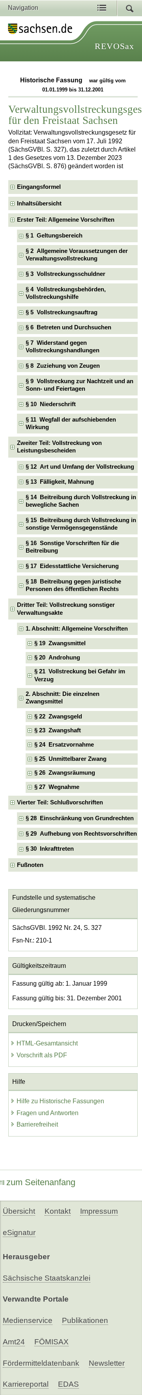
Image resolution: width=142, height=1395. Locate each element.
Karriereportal (26, 1384)
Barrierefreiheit (37, 1124)
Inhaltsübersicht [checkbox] (39, 203)
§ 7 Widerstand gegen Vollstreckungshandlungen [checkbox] (62, 347)
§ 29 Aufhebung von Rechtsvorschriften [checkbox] (81, 834)
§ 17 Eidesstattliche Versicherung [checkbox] (72, 566)
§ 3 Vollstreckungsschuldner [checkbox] (65, 274)
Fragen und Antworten (47, 1113)
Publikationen (85, 1320)
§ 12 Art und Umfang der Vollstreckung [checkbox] (80, 467)
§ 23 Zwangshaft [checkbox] (57, 730)
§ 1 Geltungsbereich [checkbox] (54, 235)
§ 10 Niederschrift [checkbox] (51, 404)
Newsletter (107, 1363)
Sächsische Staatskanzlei (46, 1278)
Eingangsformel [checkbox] (39, 187)
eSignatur (19, 1232)
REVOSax (114, 46)
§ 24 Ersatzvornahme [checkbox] (64, 744)
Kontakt (58, 1211)
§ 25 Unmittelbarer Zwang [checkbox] (70, 759)
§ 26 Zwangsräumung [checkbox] (64, 773)
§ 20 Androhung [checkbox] (57, 657)
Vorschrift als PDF (42, 1055)
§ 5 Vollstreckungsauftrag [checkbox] (61, 312)
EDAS (68, 1384)
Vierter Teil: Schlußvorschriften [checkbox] (60, 802)
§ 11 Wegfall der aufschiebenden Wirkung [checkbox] (71, 423)
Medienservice (27, 1320)
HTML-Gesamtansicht (47, 1043)
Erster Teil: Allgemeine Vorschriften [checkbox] (65, 220)
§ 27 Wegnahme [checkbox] (56, 787)
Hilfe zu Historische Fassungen (60, 1101)
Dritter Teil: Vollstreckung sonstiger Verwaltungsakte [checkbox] (66, 609)
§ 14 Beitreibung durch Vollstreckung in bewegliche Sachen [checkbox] (81, 501)
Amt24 (14, 1342)
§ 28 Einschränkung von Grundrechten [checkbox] (80, 818)
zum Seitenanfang (40, 1182)
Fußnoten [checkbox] (30, 865)
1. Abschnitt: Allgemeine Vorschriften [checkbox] (77, 628)
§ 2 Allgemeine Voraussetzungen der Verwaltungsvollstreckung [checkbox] (77, 255)
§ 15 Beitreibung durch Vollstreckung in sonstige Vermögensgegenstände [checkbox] (81, 524)
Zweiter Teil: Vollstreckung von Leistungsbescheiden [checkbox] (59, 447)
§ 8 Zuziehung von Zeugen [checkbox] (63, 366)
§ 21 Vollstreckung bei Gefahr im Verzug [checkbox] (79, 675)
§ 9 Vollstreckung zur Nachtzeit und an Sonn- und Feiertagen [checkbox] (79, 385)
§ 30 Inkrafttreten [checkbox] (50, 849)
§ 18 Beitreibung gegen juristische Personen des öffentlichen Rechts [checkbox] (73, 585)
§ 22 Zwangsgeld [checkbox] (58, 716)
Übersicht (19, 1211)
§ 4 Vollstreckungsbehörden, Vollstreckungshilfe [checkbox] (66, 293)
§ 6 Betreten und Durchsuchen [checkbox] (68, 327)
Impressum (99, 1211)
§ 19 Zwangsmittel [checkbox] (60, 643)
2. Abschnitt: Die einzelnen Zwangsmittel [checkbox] (62, 698)
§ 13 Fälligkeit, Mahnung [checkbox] (60, 482)
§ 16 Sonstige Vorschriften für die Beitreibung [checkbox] (72, 547)
